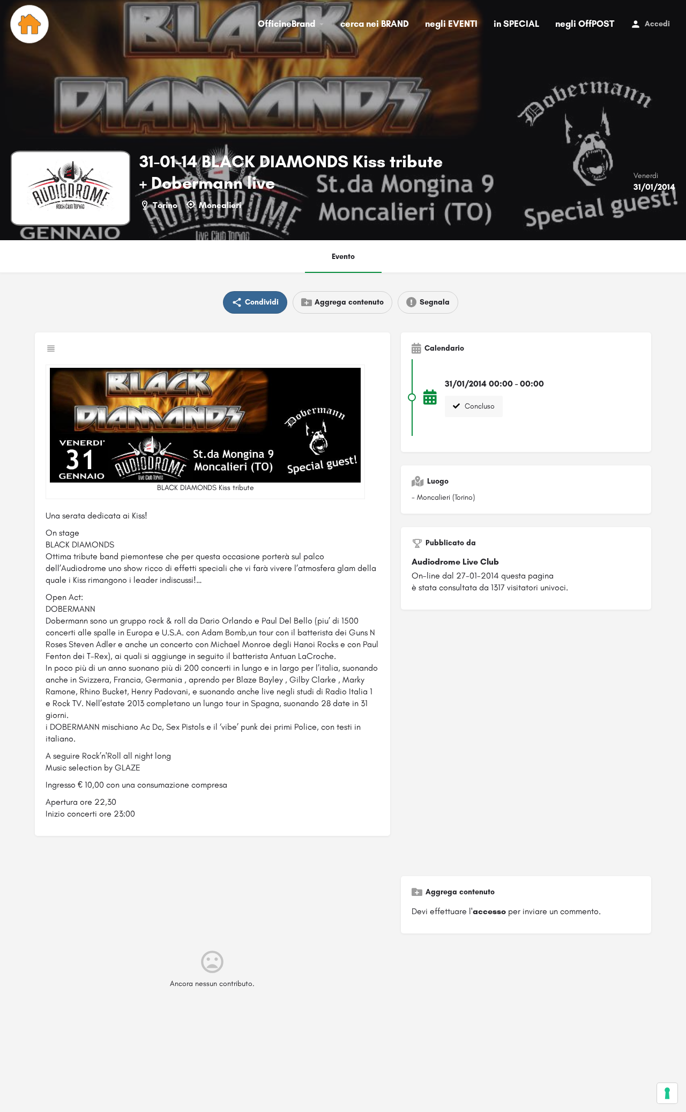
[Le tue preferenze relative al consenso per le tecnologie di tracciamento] (667, 1093)
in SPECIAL (516, 23)
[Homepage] (31, 24)
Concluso (479, 406)
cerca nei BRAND (374, 23)
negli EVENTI (451, 23)
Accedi (657, 23)
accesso (489, 911)
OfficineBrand (286, 23)
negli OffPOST (584, 23)
